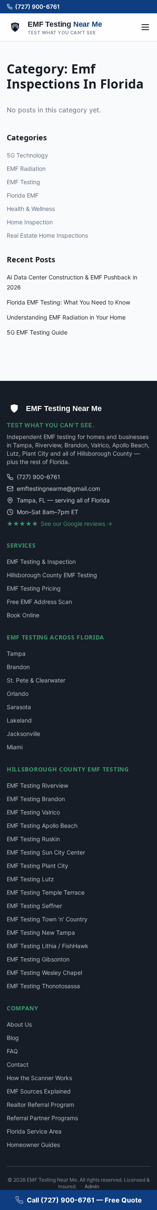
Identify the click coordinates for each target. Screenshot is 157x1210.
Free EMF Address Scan (39, 601)
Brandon (18, 666)
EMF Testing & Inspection (41, 561)
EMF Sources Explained (39, 1091)
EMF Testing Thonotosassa (43, 985)
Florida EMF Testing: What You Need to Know (68, 302)
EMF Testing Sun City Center (46, 852)
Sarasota (19, 706)
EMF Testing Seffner (34, 905)
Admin (92, 1186)
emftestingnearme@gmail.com (58, 488)
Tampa (16, 653)
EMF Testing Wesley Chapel (44, 972)
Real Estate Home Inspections (47, 235)
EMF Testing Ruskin (33, 838)
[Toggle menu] (145, 27)
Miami (15, 747)
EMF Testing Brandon (36, 798)
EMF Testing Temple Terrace (46, 892)
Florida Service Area (34, 1131)
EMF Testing (23, 181)
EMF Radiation (26, 168)
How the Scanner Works (39, 1077)
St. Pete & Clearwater (36, 680)
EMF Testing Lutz (30, 879)
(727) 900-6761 (37, 6)
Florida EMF (23, 195)
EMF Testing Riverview (37, 785)
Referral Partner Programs (42, 1117)
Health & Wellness (31, 208)
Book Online (23, 615)
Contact (17, 1064)
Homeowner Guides (33, 1144)
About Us (19, 1024)
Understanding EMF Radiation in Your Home (66, 317)
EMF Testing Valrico (33, 812)
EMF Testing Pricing (34, 588)
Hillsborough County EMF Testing (52, 574)
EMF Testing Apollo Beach (42, 825)
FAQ (12, 1051)
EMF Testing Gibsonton (38, 959)
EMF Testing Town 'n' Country (47, 919)
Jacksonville (23, 733)
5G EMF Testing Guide (37, 332)
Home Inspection (30, 222)
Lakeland (19, 720)
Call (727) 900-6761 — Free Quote (84, 1200)
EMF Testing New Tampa (41, 932)
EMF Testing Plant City (37, 865)
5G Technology (27, 155)
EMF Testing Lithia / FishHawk (47, 945)
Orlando (17, 693)
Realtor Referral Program (40, 1104)
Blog (13, 1037)
